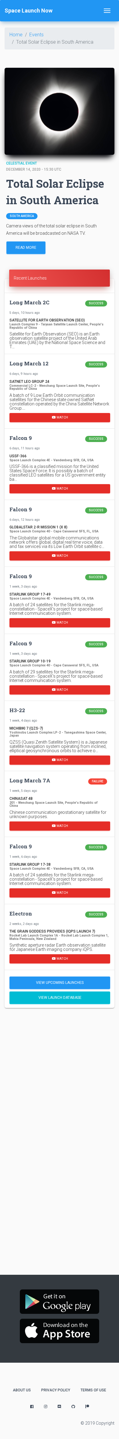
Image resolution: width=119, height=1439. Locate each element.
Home (16, 35)
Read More (26, 247)
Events (36, 35)
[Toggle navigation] (107, 10)
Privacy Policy (55, 1390)
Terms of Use (93, 1390)
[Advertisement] (59, 1076)
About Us (22, 1390)
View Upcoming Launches (60, 982)
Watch (62, 417)
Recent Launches (30, 278)
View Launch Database (59, 997)
